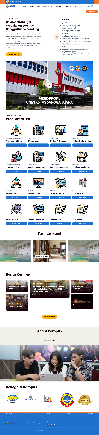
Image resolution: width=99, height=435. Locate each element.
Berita (52, 6)
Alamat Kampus (89, 413)
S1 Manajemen (34, 193)
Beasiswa (80, 6)
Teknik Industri (12, 220)
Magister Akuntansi (36, 167)
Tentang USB (9, 413)
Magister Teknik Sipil (81, 167)
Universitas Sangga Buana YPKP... (79, 288)
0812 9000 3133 (18, 1)
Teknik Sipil (77, 220)
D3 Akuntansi (33, 141)
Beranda (25, 6)
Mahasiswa (74, 1)
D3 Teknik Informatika (81, 141)
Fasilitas (68, 413)
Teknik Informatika (36, 220)
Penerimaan (46, 6)
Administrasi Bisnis (14, 141)
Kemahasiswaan (67, 6)
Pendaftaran (81, 1)
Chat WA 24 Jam (89, 1)
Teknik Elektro (78, 193)
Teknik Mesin (55, 220)
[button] (48, 261)
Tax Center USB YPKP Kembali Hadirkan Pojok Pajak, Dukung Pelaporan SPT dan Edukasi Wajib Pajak (48, 289)
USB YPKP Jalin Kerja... (15, 307)
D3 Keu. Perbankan (58, 141)
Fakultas (38, 6)
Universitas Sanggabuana (49, 430)
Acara (48, 413)
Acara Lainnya (48, 340)
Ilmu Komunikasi (13, 167)
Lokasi (74, 6)
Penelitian (58, 6)
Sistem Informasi (57, 193)
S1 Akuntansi (11, 193)
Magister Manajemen (59, 167)
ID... (74, 305)
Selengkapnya (13, 54)
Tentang (31, 6)
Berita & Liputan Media (14, 283)
